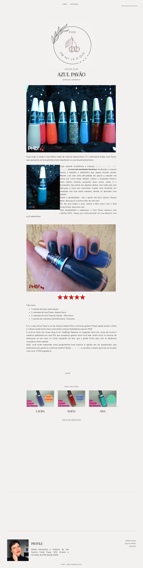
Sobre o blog (130, 541)
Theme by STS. (76, 564)
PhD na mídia (130, 543)
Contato (132, 546)
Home (64, 4)
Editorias (74, 4)
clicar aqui (75, 348)
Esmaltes (67, 80)
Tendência (75, 80)
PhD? (63, 564)
